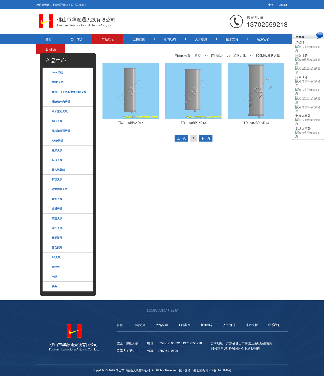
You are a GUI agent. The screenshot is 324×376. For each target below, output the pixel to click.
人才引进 (201, 39)
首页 (49, 39)
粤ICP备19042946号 (218, 370)
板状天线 (239, 55)
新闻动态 (170, 39)
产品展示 (108, 39)
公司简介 (77, 39)
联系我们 (263, 39)
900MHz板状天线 (268, 55)
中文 (271, 4)
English (283, 4)
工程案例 (139, 39)
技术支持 (232, 39)
